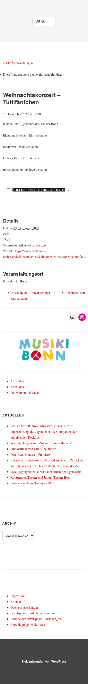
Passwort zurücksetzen (24, 392)
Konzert (41, 245)
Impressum (17, 596)
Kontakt (15, 601)
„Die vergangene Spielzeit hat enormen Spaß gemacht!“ (46, 471)
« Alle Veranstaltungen (18, 63)
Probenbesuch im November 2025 (32, 483)
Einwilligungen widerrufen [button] (27, 624)
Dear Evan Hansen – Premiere (30, 454)
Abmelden (17, 387)
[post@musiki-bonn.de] (15, 5)
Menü (40, 21)
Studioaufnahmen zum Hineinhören (33, 449)
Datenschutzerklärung (24, 607)
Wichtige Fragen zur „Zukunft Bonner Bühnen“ (41, 443)
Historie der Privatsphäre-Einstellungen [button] (35, 619)
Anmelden (17, 381)
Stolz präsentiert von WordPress (44, 661)
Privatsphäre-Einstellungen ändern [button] (32, 613)
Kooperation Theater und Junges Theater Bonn (40, 477)
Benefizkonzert (75, 292)
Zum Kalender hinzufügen (38, 189)
